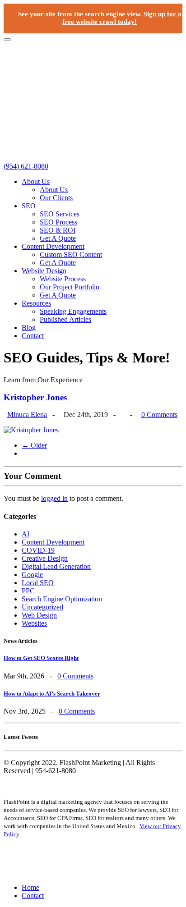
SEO (29, 206)
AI (25, 534)
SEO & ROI (57, 230)
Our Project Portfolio (69, 287)
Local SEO (38, 582)
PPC (28, 591)
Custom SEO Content (71, 254)
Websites (34, 623)
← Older (34, 445)
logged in (54, 498)
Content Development (53, 246)
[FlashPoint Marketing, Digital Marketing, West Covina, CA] (93, 860)
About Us (36, 181)
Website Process (63, 279)
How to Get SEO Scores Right (41, 658)
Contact (33, 335)
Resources (36, 303)
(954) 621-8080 (26, 166)
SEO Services (59, 214)
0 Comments (159, 414)
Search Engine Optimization (62, 599)
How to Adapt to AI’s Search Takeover (52, 693)
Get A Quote (58, 238)
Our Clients (56, 198)
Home (30, 887)
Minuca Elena (27, 414)
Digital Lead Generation (56, 566)
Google (32, 574)
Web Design (39, 615)
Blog (29, 327)
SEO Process (58, 222)
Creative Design (45, 558)
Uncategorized (42, 607)
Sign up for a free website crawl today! (121, 17)
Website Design (44, 271)
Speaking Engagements (73, 311)
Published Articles (65, 319)
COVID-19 (38, 550)
